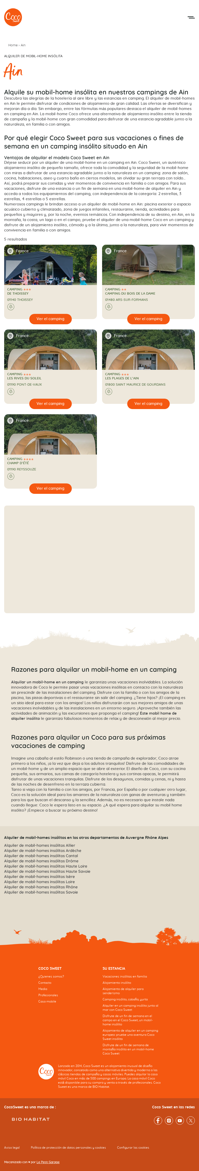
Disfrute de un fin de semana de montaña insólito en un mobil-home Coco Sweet (128, 1049)
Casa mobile (47, 1001)
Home (13, 45)
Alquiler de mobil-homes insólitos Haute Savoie (47, 871)
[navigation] (67, 989)
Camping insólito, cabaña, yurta (125, 999)
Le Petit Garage (48, 1162)
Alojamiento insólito (117, 982)
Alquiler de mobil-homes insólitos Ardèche (42, 850)
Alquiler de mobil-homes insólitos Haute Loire (45, 866)
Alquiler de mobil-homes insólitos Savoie (41, 892)
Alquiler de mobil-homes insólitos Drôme (41, 860)
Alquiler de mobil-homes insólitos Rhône (41, 886)
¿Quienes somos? (51, 976)
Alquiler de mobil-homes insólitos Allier (39, 845)
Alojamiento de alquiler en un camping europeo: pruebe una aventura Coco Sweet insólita (130, 1034)
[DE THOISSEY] (13, 17)
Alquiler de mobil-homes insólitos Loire (39, 881)
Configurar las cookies (133, 1147)
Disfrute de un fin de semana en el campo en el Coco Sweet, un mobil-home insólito (128, 1020)
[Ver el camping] (50, 319)
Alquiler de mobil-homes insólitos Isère (39, 876)
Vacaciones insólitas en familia (125, 976)
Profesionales (48, 995)
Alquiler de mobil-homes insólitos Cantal (41, 855)
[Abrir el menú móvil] (191, 17)
